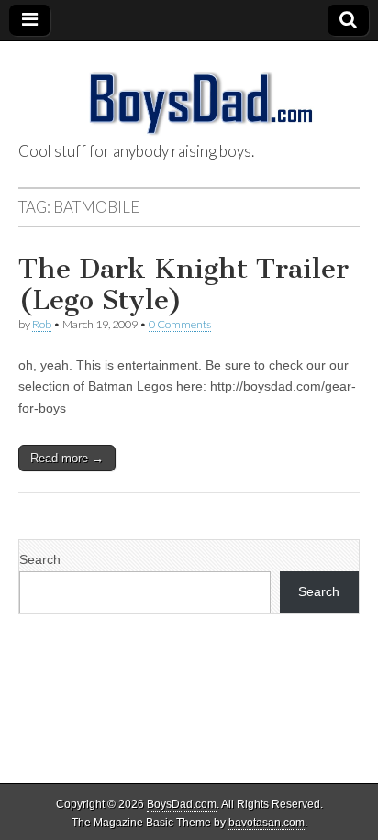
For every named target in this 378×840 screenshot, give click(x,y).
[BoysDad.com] (189, 93)
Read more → (67, 458)
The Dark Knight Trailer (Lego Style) (183, 284)
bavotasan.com (266, 822)
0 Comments (180, 324)
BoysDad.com (182, 804)
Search (40, 559)
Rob (41, 324)
